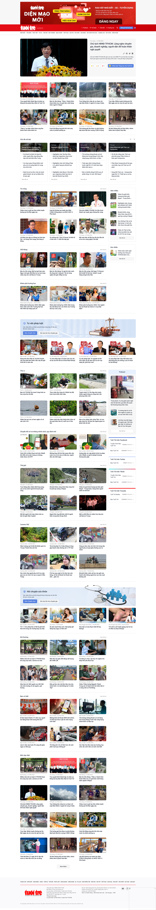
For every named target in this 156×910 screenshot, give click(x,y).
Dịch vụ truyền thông (87, 892)
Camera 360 (101, 32)
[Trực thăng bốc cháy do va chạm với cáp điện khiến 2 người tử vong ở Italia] (92, 90)
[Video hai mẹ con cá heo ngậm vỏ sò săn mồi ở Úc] (33, 408)
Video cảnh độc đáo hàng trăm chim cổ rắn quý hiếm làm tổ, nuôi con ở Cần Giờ (62, 421)
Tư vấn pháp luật (54, 356)
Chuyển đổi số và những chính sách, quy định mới (38, 432)
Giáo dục (109, 881)
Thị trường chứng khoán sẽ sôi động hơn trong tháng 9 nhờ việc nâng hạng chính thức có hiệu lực (91, 719)
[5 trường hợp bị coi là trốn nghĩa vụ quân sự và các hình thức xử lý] (114, 413)
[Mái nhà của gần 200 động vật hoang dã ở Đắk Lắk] (63, 647)
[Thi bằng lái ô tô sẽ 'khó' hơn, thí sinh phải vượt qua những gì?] (63, 733)
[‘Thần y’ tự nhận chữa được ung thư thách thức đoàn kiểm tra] (33, 117)
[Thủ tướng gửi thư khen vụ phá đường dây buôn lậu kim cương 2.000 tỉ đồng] (92, 117)
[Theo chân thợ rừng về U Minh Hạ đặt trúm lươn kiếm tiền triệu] (63, 381)
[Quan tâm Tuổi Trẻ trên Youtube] (122, 888)
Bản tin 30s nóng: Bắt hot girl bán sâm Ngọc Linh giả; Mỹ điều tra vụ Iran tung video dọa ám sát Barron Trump (32, 273)
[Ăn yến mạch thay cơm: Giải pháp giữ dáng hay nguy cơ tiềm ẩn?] (63, 615)
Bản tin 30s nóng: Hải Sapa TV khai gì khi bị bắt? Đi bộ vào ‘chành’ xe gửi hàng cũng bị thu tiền (91, 273)
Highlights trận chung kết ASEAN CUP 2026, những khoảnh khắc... (125, 205)
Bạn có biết (59, 32)
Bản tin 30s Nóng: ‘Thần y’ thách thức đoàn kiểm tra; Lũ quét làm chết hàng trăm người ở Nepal (62, 103)
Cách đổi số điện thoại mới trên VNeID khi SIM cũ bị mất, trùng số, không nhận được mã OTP (32, 455)
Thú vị (40, 32)
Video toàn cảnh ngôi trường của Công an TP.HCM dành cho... (124, 253)
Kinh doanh (64, 881)
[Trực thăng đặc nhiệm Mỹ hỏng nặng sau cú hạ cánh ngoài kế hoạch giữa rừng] (33, 475)
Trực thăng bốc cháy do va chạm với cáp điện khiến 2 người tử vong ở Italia (91, 102)
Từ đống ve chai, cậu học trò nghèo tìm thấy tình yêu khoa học (91, 659)
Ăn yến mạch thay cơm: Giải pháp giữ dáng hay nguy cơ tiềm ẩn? (62, 627)
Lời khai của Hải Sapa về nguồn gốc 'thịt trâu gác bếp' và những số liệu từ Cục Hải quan (125, 423)
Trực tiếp (35, 32)
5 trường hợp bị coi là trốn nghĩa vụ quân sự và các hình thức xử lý (125, 412)
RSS (114, 892)
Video (41, 881)
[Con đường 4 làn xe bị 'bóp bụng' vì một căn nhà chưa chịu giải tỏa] (113, 223)
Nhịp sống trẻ (86, 881)
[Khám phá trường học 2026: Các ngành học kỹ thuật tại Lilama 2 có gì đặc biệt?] (92, 293)
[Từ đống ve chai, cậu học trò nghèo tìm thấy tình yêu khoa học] (92, 647)
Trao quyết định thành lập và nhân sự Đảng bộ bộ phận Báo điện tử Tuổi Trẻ (32, 102)
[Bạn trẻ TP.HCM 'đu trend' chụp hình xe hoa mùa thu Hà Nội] (33, 381)
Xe (75, 881)
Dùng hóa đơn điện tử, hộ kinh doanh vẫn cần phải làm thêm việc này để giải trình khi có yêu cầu (32, 360)
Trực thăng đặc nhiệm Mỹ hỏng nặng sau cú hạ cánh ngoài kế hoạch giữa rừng (32, 488)
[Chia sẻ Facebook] (127, 53)
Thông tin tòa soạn (51, 896)
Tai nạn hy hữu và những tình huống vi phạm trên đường (31, 148)
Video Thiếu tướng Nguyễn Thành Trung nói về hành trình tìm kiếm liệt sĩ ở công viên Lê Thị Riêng (91, 686)
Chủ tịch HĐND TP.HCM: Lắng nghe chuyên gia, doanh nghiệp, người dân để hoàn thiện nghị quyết (111, 46)
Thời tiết (22, 854)
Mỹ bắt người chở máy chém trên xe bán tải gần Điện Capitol (31, 515)
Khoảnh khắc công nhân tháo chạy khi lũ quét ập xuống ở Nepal (125, 214)
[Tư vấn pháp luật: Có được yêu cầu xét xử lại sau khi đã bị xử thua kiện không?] (63, 347)
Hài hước (77, 32)
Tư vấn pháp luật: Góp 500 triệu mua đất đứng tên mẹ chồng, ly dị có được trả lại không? (121, 360)
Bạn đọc (132, 881)
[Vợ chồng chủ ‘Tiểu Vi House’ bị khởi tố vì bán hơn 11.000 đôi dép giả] (63, 226)
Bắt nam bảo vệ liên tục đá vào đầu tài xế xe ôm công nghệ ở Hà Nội (91, 238)
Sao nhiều (114, 247)
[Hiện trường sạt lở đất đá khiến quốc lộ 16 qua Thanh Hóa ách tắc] (33, 534)
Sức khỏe (108, 32)
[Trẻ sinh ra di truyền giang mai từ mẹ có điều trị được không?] (122, 615)
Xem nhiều (114, 191)
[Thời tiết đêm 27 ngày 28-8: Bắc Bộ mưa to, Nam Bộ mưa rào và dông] (33, 845)
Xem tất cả (25, 179)
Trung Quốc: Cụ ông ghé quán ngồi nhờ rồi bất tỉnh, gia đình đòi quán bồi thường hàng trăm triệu (122, 403)
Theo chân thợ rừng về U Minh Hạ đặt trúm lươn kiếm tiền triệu (62, 393)
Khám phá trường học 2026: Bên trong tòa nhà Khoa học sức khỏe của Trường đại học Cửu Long (62, 306)
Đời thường (51, 32)
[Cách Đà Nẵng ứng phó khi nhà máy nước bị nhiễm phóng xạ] (63, 117)
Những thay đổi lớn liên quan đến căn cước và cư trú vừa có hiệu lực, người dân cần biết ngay (62, 455)
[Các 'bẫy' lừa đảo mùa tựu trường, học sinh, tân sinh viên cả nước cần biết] (92, 733)
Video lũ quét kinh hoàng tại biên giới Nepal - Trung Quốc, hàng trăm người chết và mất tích (91, 488)
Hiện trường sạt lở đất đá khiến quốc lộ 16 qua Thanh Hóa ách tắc (33, 547)
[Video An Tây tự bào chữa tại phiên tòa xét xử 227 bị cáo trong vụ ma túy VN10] (113, 232)
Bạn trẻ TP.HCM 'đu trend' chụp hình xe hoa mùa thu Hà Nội (32, 393)
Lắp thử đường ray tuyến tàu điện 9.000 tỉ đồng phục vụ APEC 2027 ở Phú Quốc (61, 212)
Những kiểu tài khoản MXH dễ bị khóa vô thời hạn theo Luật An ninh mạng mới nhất (62, 719)
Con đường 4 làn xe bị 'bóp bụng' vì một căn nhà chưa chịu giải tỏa (125, 223)
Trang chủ (23, 881)
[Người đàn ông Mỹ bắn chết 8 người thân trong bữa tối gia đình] (63, 502)
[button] (130, 139)
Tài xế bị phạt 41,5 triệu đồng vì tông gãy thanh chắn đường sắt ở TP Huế (61, 547)
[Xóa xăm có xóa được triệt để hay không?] (92, 615)
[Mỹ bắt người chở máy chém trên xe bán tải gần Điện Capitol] (33, 502)
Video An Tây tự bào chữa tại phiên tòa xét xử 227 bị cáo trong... (125, 232)
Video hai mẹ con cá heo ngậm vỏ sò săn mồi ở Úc (32, 420)
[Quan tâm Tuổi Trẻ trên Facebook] (127, 888)
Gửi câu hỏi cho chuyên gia (48, 333)
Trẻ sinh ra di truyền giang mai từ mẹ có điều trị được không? (121, 627)
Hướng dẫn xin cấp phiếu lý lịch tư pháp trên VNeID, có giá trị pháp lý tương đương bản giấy (92, 455)
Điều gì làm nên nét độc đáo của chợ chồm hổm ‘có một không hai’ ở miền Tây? (62, 686)
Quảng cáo (111, 28)
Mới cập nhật (25, 755)
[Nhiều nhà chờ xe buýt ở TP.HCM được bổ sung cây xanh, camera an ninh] (33, 647)
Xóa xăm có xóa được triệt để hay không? (90, 627)
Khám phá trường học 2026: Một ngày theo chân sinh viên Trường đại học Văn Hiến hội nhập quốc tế (32, 306)
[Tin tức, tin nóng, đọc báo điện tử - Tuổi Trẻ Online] (28, 28)
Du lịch (79, 881)
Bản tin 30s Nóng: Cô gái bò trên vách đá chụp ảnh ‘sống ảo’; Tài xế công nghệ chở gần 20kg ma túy (62, 273)
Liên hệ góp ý (108, 892)
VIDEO (40, 28)
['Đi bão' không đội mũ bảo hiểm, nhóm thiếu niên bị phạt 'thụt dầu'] (122, 117)
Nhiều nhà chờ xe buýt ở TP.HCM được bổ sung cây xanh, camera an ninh (32, 659)
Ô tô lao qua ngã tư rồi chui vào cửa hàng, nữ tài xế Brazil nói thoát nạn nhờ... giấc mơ (61, 575)
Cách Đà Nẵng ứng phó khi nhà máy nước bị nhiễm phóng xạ (61, 129)
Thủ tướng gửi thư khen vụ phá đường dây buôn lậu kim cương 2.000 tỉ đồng (91, 129)
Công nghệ (115, 32)
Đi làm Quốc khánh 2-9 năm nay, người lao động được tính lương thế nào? (32, 718)
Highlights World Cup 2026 (59, 147)
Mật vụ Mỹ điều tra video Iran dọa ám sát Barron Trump (91, 515)
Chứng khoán (85, 147)
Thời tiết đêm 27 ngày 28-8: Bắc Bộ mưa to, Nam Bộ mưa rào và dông (31, 857)
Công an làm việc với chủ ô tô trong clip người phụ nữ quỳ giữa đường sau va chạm (92, 548)
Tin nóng (28, 32)
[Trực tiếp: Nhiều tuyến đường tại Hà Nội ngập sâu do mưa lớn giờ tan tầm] (122, 90)
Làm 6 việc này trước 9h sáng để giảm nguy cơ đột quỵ (32, 746)
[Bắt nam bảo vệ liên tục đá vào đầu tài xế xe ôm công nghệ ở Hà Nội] (92, 226)
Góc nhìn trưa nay (92, 32)
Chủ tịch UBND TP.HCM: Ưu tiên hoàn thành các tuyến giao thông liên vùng (91, 211)
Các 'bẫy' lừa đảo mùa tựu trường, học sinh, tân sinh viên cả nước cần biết (91, 746)
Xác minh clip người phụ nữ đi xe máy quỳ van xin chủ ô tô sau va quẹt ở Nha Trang (32, 575)
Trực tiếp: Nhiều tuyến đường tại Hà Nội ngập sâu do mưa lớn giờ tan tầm (121, 102)
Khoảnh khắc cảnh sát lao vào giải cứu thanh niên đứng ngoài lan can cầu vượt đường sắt (92, 575)
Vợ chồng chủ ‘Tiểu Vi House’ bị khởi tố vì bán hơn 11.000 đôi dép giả (62, 238)
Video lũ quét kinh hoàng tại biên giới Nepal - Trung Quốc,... (125, 196)
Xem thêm (63, 866)
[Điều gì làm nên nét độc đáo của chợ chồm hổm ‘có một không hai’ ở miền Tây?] (63, 672)
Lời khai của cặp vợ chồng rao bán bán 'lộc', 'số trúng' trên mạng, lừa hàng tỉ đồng (32, 239)
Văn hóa (93, 881)
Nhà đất (115, 881)
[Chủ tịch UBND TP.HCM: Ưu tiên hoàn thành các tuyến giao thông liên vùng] (92, 199)
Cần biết (102, 28)
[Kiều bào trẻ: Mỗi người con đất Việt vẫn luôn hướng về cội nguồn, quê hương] (33, 672)
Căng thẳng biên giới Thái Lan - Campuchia (120, 148)
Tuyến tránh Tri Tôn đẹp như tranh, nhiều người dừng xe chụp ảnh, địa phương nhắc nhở (90, 394)
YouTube (93, 28)
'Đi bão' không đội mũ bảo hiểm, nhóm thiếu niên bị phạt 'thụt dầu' (121, 129)
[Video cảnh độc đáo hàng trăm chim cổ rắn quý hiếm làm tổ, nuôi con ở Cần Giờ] (63, 408)
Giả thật (127, 881)
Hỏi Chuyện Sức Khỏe (85, 624)
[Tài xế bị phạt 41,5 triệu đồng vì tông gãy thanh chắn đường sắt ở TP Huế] (63, 534)
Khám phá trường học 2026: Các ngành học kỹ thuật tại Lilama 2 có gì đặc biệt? (91, 306)
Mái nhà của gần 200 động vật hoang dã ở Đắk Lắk (62, 659)
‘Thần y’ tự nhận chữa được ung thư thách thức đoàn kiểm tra (31, 129)
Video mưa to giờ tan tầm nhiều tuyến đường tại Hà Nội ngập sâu (32, 211)
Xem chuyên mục (30, 333)
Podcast (85, 28)
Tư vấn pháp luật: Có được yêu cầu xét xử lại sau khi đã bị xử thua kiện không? (62, 359)
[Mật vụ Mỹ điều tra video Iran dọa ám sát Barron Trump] (92, 502)
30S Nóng (83, 32)
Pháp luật (57, 881)
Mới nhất (22, 32)
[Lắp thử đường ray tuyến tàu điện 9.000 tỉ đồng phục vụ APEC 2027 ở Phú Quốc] (63, 199)
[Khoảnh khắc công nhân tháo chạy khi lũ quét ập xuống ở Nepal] (113, 214)
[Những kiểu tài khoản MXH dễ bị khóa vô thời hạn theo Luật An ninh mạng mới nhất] (63, 706)
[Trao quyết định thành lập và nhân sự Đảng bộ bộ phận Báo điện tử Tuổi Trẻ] (33, 90)
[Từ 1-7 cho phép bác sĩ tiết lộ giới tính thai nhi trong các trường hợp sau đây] (33, 615)
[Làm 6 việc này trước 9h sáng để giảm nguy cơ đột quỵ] (33, 733)
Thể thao (66, 32)
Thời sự (46, 881)
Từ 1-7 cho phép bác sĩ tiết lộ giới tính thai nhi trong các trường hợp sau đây (32, 627)
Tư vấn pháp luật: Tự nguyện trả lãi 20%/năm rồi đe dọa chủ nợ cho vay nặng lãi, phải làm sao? (90, 360)
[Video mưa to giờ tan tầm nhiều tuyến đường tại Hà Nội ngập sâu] (33, 199)
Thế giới (45, 32)
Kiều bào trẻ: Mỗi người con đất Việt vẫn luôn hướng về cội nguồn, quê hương (32, 686)
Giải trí (71, 32)
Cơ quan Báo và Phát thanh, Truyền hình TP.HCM (59, 897)
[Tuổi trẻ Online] (33, 893)
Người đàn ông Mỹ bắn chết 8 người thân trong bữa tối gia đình (61, 515)
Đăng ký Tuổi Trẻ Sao (126, 27)
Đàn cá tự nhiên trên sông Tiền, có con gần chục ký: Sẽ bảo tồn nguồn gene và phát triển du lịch (91, 421)
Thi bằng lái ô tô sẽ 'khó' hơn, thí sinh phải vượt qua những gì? (61, 746)
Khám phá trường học (28, 283)
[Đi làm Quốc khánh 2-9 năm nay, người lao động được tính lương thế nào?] (33, 706)
